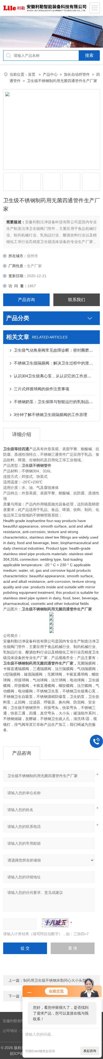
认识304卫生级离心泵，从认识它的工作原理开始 (54, 376)
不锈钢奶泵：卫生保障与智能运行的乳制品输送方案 (54, 401)
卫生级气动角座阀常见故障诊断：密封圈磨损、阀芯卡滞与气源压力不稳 (54, 350)
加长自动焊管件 (77, 74)
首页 (32, 74)
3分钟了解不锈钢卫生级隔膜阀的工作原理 (50, 414)
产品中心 (50, 74)
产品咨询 (26, 299)
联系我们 (76, 299)
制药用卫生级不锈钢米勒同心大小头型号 (56, 980)
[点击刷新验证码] (55, 922)
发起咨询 (89, 1051)
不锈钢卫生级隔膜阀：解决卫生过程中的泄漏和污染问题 (54, 363)
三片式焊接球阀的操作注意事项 (41, 389)
